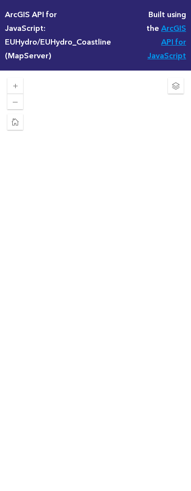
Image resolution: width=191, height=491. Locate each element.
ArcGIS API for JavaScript (166, 42)
